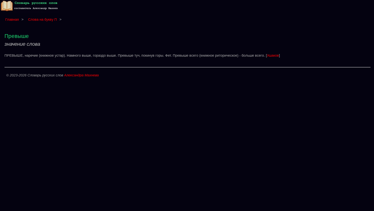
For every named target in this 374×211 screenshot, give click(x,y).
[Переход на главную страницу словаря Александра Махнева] (30, 11)
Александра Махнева (81, 75)
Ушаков (273, 55)
